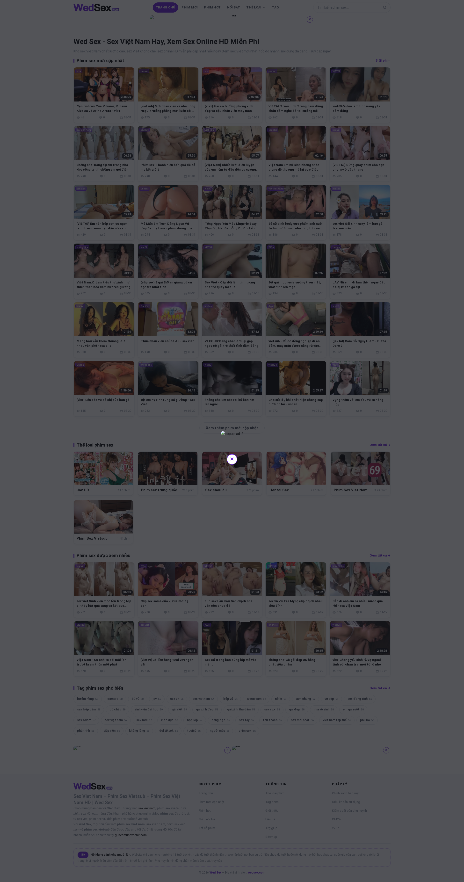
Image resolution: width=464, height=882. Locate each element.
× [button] (232, 459)
